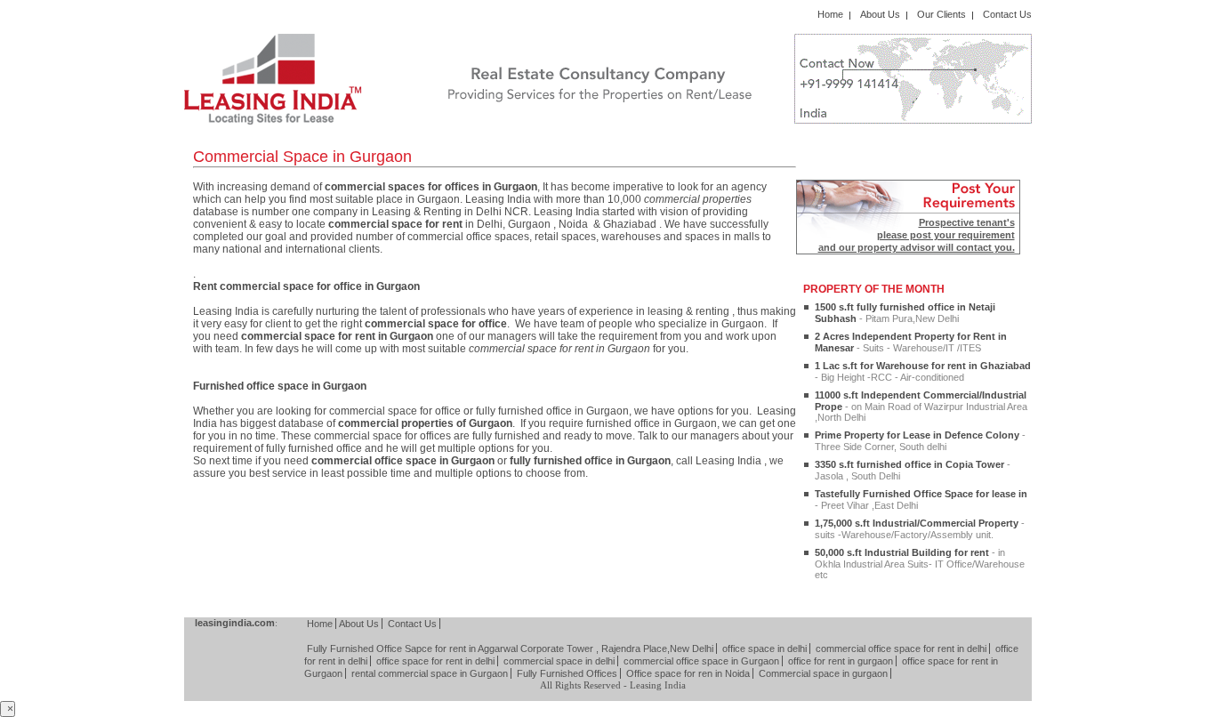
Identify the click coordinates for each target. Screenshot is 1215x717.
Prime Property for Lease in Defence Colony (920, 441)
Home (830, 14)
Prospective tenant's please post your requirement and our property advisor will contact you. (916, 235)
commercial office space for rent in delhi (901, 648)
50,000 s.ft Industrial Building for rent (920, 563)
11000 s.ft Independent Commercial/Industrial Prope (921, 406)
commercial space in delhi (559, 661)
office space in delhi (764, 648)
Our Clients (941, 14)
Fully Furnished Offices (567, 673)
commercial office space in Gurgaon (701, 661)
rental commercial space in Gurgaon (429, 673)
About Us (880, 14)
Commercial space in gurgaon (823, 673)
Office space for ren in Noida (688, 673)
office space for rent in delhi (435, 661)
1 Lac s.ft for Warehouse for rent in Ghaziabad (923, 371)
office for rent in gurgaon (840, 661)
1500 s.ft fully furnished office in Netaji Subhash (905, 313)
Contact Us (1007, 14)
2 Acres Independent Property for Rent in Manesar (911, 342)
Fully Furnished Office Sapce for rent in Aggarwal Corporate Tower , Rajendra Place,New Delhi (510, 648)
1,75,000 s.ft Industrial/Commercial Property (920, 529)
